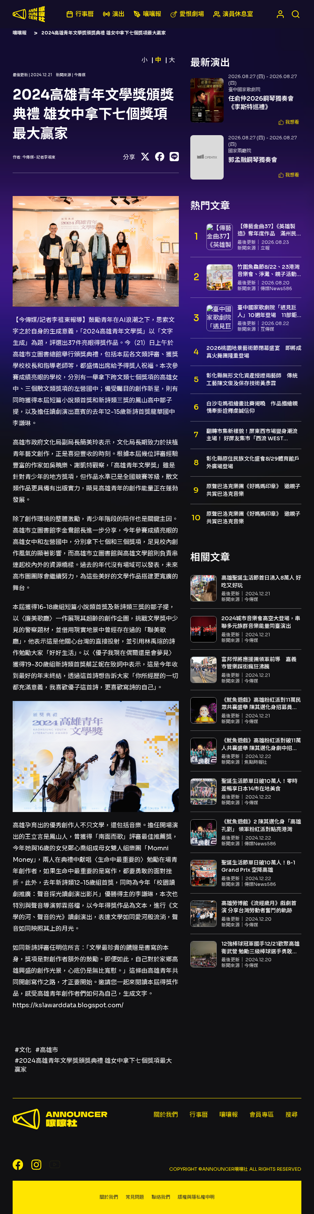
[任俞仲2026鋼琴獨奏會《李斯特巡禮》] (207, 100)
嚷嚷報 (19, 33)
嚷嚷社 (29, 14)
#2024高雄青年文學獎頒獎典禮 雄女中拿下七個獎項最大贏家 (93, 1065)
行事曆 (199, 1115)
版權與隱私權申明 (196, 1197)
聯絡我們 (161, 1197)
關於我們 (166, 1115)
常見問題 (135, 1197)
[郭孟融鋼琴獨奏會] (207, 157)
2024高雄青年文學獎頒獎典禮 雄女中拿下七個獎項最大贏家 (103, 33)
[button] (288, 122)
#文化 (23, 1050)
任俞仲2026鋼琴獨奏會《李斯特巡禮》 (261, 103)
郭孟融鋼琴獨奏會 (252, 160)
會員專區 (261, 1115)
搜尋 (291, 1115)
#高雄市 (46, 1050)
